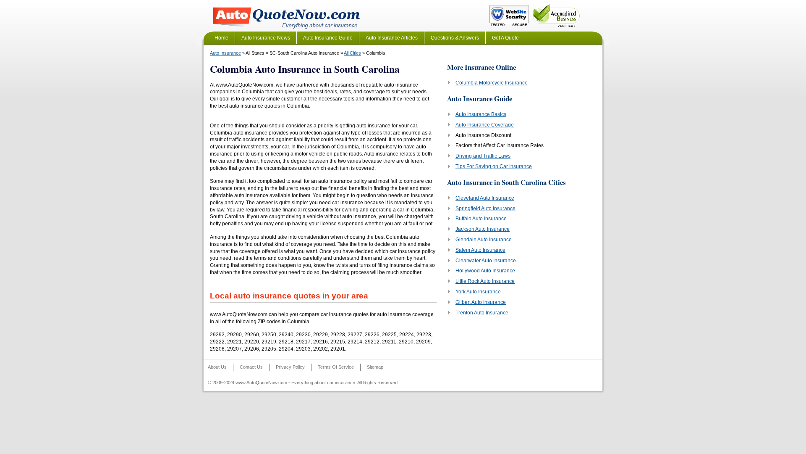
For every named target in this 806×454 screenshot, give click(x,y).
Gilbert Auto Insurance (480, 302)
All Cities (352, 52)
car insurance (341, 382)
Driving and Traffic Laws (482, 156)
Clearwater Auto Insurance (485, 261)
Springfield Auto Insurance (485, 208)
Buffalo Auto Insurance (481, 219)
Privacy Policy (290, 367)
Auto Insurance (225, 52)
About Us (217, 367)
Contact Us (251, 367)
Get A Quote (505, 38)
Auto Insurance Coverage (484, 125)
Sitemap (375, 367)
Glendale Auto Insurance (483, 240)
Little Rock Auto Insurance (485, 281)
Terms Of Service (336, 367)
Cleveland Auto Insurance (484, 198)
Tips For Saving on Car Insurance (493, 166)
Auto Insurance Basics (480, 114)
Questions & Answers (455, 38)
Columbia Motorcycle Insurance (491, 83)
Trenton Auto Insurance (481, 313)
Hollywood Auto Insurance (485, 271)
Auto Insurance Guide (328, 38)
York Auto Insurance (478, 292)
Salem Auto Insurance (480, 250)
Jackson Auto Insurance (482, 229)
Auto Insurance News (265, 38)
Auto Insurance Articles (392, 38)
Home (221, 38)
